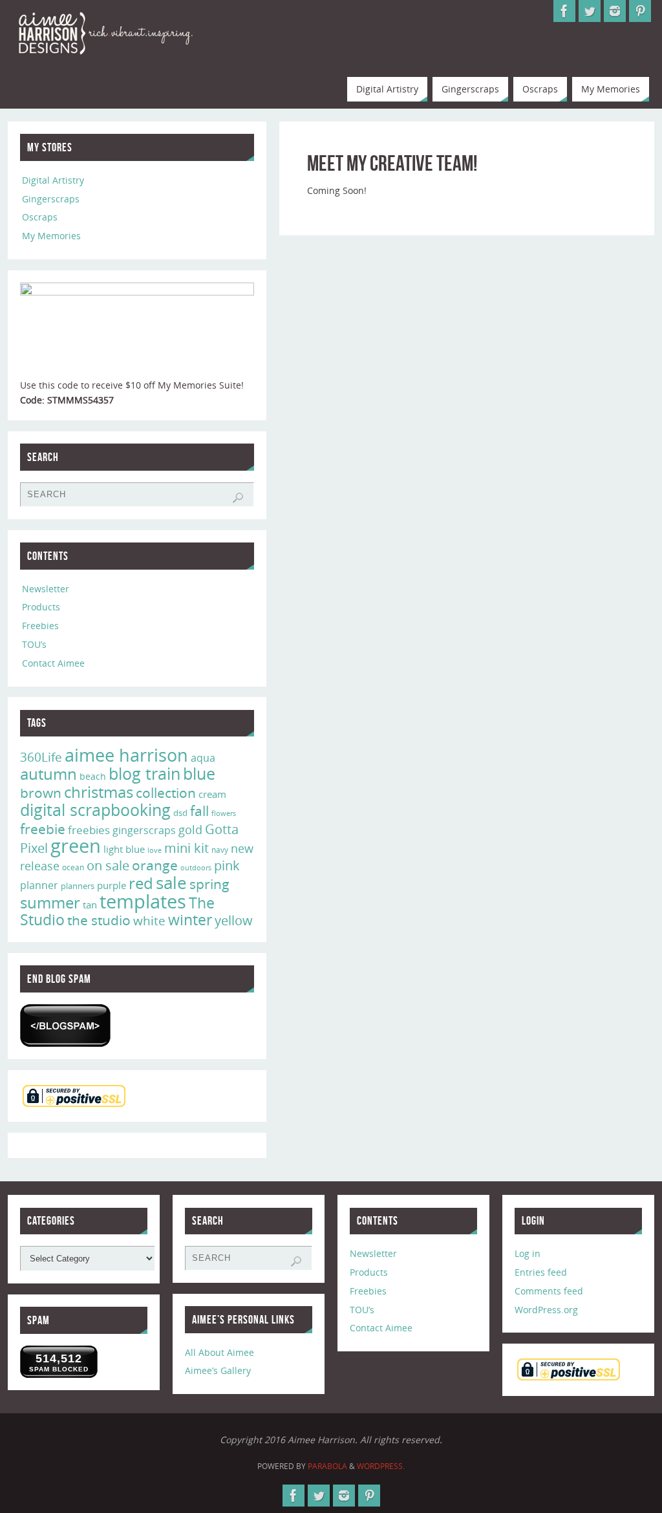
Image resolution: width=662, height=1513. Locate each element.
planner (39, 885)
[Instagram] (615, 11)
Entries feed (541, 1272)
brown (40, 792)
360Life (41, 757)
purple (111, 885)
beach (93, 776)
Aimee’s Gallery (218, 1370)
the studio (99, 920)
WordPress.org (546, 1310)
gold (190, 829)
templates (143, 901)
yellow (234, 920)
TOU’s (34, 644)
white (149, 920)
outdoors (195, 867)
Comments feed (549, 1291)
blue (199, 773)
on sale (108, 865)
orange (155, 865)
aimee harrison (126, 755)
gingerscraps (144, 830)
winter (190, 920)
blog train (144, 773)
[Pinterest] (640, 11)
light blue (124, 848)
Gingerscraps (51, 199)
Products (41, 607)
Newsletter (45, 589)
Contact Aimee (53, 663)
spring (209, 884)
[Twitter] (590, 11)
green (75, 846)
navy (219, 849)
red (141, 883)
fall (199, 810)
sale (171, 882)
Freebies (40, 625)
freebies (89, 829)
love (154, 850)
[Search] (237, 497)
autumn (48, 774)
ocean (73, 867)
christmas (98, 791)
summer (50, 902)
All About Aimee (219, 1352)
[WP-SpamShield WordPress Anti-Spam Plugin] (65, 1025)
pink (227, 865)
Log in (527, 1253)
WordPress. (381, 1466)
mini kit (186, 848)
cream (212, 794)
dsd (180, 813)
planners (77, 886)
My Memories (51, 236)
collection (166, 793)
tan (90, 904)
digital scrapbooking (95, 810)
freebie (42, 828)
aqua (203, 758)
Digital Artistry (53, 180)
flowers (223, 813)
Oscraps (40, 217)
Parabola (327, 1466)
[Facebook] (564, 11)
